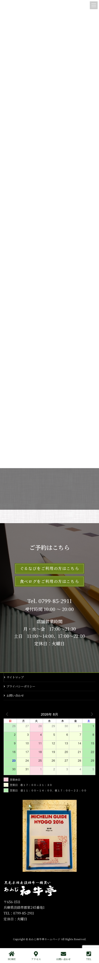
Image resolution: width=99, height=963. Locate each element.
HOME (12, 959)
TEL (88, 959)
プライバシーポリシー (20, 686)
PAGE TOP (91, 941)
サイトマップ (15, 677)
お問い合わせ (15, 695)
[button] (49, 568)
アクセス (36, 959)
